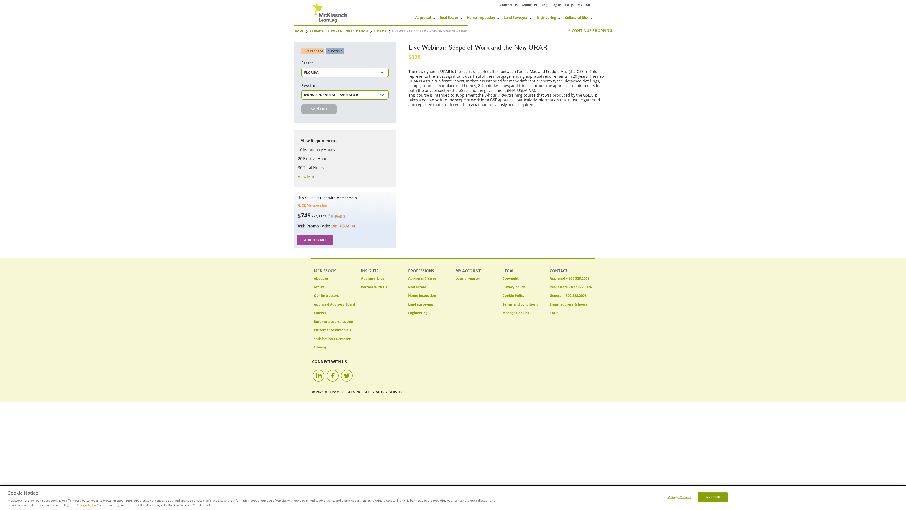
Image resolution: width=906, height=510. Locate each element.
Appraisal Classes (422, 278)
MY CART (584, 5)
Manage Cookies (516, 313)
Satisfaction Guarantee (332, 338)
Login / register (467, 278)
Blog (544, 5)
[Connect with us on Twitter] (347, 376)
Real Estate (449, 17)
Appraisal (423, 17)
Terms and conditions (520, 304)
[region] (453, 497)
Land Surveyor (516, 17)
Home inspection (422, 295)
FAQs (569, 5)
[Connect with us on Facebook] (333, 376)
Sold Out (319, 109)
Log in (556, 5)
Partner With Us (374, 287)
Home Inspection (481, 17)
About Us (529, 5)
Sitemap (320, 347)
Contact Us (509, 5)
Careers (320, 312)
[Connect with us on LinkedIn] (318, 376)
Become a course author (333, 321)
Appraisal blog (372, 278)
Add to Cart (315, 240)
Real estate (417, 287)
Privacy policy (514, 287)
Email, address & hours (568, 304)
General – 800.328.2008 (568, 295)
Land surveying (420, 304)
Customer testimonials (332, 330)
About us (321, 278)
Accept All (713, 497)
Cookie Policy (513, 295)
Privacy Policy (86, 505)
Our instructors (326, 295)
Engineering (546, 17)
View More (307, 176)
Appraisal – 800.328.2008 (569, 278)
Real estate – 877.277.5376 (571, 287)
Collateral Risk (577, 17)
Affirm (319, 287)
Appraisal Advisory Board (334, 304)
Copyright (511, 278)
